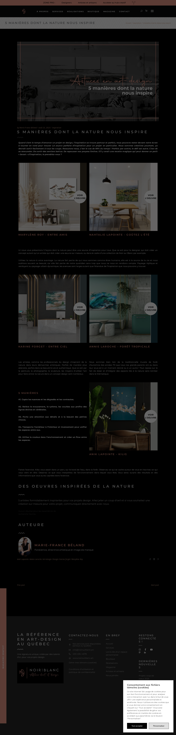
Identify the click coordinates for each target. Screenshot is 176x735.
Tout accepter (137, 726)
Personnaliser (158, 726)
